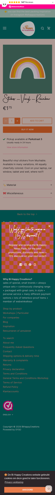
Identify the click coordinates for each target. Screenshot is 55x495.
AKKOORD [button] (27, 490)
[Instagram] (25, 264)
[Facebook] (21, 264)
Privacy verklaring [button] (14, 482)
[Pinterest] (30, 264)
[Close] (49, 226)
